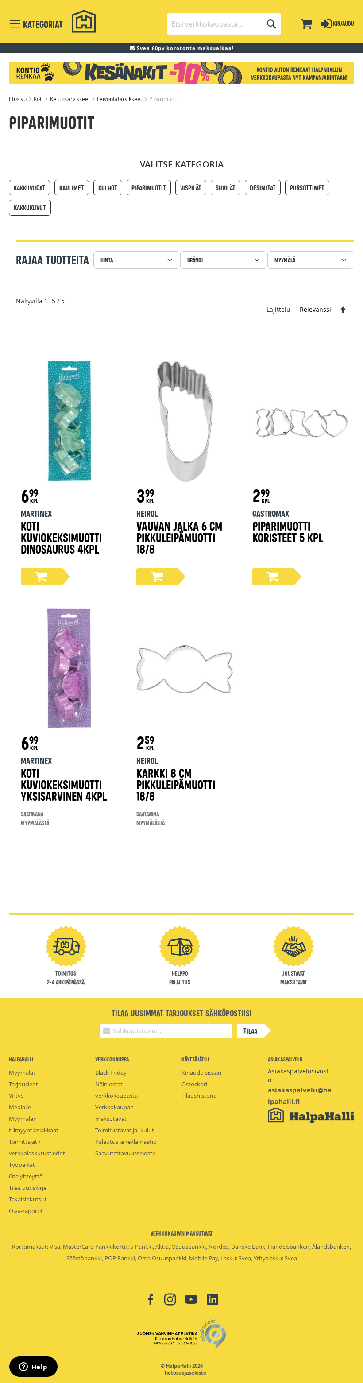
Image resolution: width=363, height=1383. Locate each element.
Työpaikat (22, 1165)
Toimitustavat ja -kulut (124, 1130)
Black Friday (111, 1073)
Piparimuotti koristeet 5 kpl (287, 531)
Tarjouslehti (24, 1084)
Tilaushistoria (199, 1096)
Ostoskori (194, 1084)
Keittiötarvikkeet (70, 98)
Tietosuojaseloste (185, 1372)
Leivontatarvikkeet (120, 98)
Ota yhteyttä (25, 1176)
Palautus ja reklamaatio (126, 1142)
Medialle (20, 1107)
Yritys (16, 1096)
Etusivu (18, 98)
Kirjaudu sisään (201, 1073)
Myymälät (22, 1073)
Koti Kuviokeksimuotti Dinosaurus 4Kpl (61, 537)
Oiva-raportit (26, 1211)
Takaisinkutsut (28, 1199)
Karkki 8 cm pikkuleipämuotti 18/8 (175, 784)
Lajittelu (278, 309)
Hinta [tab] (106, 259)
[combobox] (224, 24)
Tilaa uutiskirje (27, 1188)
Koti (39, 98)
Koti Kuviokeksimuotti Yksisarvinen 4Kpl (64, 784)
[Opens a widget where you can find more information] (33, 1367)
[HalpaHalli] (84, 21)
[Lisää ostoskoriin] (41, 576)
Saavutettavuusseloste (125, 1153)
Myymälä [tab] (284, 259)
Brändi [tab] (195, 259)
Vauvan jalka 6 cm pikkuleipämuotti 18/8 (179, 537)
